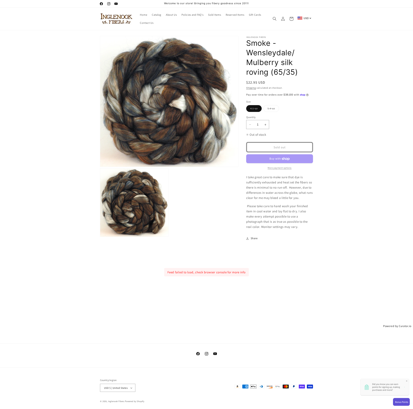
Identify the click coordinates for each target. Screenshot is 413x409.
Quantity (251, 117)
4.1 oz (256, 109)
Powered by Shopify (134, 401)
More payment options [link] (280, 167)
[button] (274, 19)
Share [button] (254, 238)
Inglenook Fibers (116, 401)
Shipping (251, 87)
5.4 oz (273, 109)
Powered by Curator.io (397, 326)
